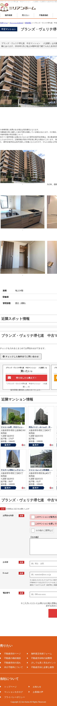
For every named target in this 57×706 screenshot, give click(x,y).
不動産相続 (43, 15)
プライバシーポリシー (14, 697)
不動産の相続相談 (12, 658)
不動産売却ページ (12, 653)
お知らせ (37, 687)
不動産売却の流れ (12, 662)
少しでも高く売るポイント (43, 662)
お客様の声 (38, 692)
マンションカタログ (13, 692)
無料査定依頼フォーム (41, 653)
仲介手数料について (13, 667)
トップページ (10, 687)
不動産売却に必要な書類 (42, 667)
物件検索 (8, 15)
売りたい (25, 15)
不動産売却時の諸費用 (41, 658)
